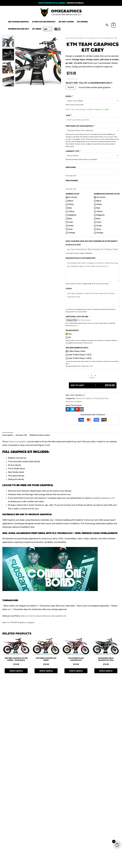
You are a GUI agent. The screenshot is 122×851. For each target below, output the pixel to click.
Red (70, 208)
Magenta (72, 215)
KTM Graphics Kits (92, 38)
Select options (16, 671)
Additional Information (39, 435)
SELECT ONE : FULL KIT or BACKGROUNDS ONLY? (89, 83)
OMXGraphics (66, 11)
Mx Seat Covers (66, 22)
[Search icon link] (107, 25)
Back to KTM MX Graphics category (18, 622)
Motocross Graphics (18, 22)
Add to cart (93, 385)
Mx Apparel (82, 22)
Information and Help (18, 29)
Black (70, 201)
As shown (72, 197)
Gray (70, 229)
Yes (70, 334)
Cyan (70, 222)
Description (7, 435)
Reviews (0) (21, 435)
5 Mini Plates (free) (76, 351)
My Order (36, 29)
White (71, 204)
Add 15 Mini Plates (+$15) (80, 358)
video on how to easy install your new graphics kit (43, 616)
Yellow (71, 211)
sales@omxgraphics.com (103, 498)
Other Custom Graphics (43, 22)
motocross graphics (18, 441)
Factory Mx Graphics (84, 398)
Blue (70, 218)
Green (71, 225)
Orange (71, 232)
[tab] (7, 435)
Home (67, 38)
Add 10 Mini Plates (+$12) (80, 354)
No (69, 337)
